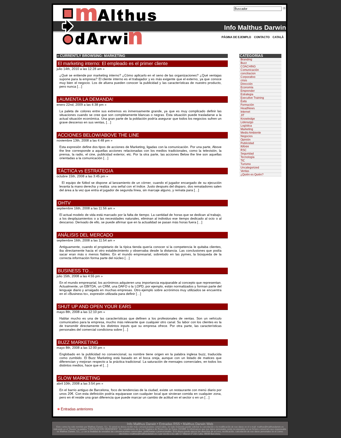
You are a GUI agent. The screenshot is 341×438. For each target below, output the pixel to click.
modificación (225, 427)
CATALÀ (278, 37)
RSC (244, 150)
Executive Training (252, 97)
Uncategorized (250, 167)
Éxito (244, 101)
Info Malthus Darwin (255, 27)
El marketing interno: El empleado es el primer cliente (113, 63)
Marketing (247, 129)
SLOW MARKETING (79, 378)
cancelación (208, 427)
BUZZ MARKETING (78, 342)
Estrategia (247, 94)
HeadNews (248, 108)
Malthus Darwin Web (198, 424)
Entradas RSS (169, 424)
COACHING (248, 66)
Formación (247, 104)
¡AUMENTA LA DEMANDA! (85, 99)
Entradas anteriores (77, 409)
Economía (247, 87)
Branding (246, 59)
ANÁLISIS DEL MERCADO (85, 234)
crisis (244, 80)
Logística (246, 125)
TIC (243, 160)
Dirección (247, 84)
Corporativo (248, 77)
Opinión (246, 139)
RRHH (245, 146)
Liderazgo (247, 122)
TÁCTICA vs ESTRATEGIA (85, 170)
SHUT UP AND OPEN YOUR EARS (94, 306)
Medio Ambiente (251, 132)
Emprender (248, 90)
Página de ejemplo (236, 37)
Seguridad (247, 153)
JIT (242, 115)
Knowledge (248, 118)
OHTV (64, 202)
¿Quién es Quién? (252, 174)
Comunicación (250, 70)
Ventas (245, 171)
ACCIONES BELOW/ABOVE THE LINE (98, 135)
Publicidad (247, 143)
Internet (245, 111)
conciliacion (248, 73)
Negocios (247, 136)
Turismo (246, 164)
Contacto (262, 37)
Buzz (244, 63)
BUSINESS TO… (75, 270)
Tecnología (247, 157)
